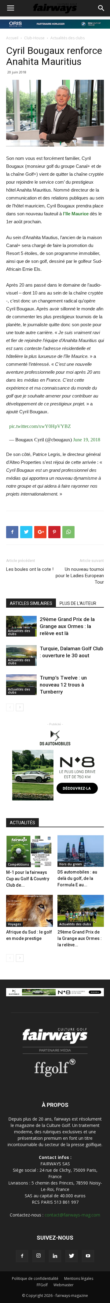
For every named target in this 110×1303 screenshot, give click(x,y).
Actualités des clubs (67, 38)
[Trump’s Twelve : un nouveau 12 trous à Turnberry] (21, 684)
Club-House (34, 38)
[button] (101, 8)
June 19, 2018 (86, 439)
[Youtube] (88, 1256)
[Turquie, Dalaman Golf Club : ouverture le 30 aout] (21, 655)
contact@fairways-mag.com (72, 1215)
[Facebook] (22, 1256)
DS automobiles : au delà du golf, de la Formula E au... (77, 878)
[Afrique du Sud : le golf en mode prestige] (29, 911)
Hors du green (70, 864)
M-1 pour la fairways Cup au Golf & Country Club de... (27, 879)
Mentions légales (78, 1278)
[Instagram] (38, 1256)
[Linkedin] (55, 1256)
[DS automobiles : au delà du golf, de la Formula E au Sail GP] (80, 851)
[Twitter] (71, 1256)
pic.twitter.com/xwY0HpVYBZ (40, 426)
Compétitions (18, 864)
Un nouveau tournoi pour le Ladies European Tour (80, 576)
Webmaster (63, 1284)
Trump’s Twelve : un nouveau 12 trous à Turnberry (63, 685)
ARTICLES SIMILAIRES (31, 603)
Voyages (14, 924)
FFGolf (42, 1284)
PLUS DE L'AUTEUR (78, 603)
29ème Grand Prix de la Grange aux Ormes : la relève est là (67, 626)
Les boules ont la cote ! (29, 569)
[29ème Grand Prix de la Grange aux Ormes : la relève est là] (21, 626)
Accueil (12, 38)
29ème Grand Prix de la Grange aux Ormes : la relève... (79, 938)
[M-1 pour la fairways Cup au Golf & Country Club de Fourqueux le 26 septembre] (29, 851)
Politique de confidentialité (35, 1278)
